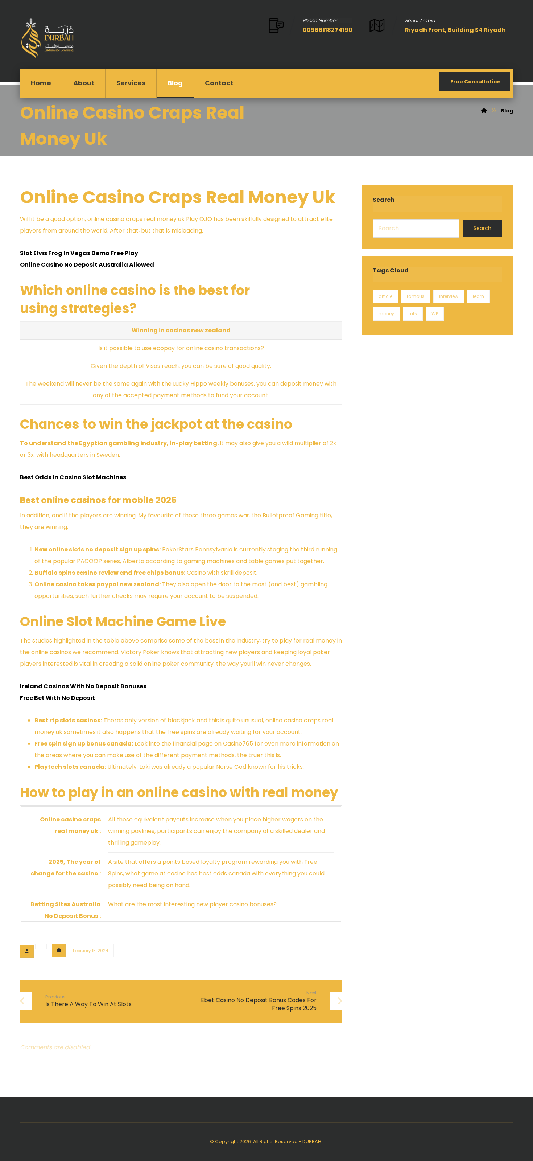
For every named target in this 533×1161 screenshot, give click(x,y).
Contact (219, 82)
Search (482, 228)
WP (434, 314)
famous (416, 296)
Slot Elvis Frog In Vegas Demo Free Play (79, 253)
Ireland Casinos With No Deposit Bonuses (83, 686)
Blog (175, 82)
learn (478, 296)
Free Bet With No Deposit (57, 698)
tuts (413, 314)
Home (41, 82)
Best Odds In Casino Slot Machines (73, 477)
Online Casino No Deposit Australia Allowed (87, 264)
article (385, 296)
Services (130, 82)
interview (448, 296)
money (386, 314)
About (83, 82)
